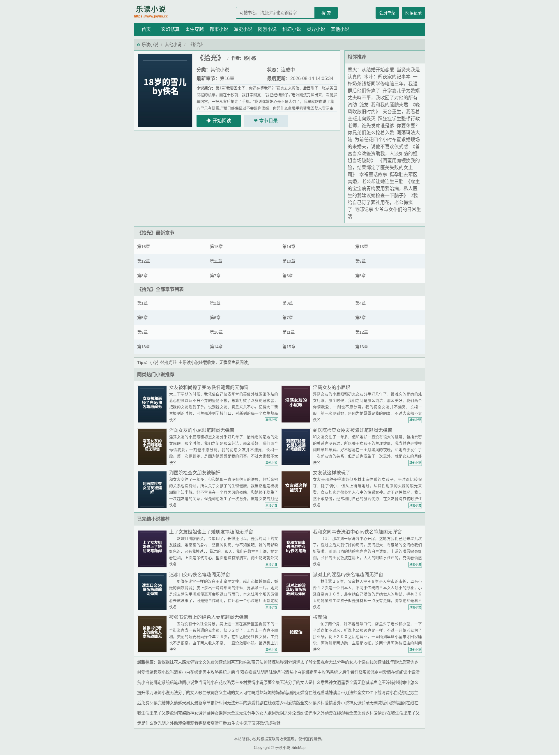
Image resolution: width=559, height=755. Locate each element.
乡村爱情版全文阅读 (298, 703)
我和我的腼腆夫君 (389, 104)
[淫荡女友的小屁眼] (297, 404)
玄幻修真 (170, 29)
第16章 (227, 78)
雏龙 (364, 104)
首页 (146, 29)
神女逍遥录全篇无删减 (349, 682)
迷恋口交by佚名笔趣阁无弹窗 (199, 574)
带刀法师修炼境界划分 (271, 662)
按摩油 (320, 617)
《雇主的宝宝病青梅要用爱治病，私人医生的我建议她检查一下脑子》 (384, 188)
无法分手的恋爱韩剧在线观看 (253, 703)
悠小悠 (250, 58)
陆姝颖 (245, 662)
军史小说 (243, 29)
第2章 (215, 303)
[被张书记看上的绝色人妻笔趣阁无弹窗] (153, 634)
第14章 (288, 246)
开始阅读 (222, 120)
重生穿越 (194, 29)
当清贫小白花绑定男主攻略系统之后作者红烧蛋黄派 (328, 672)
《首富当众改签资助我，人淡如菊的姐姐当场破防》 (384, 153)
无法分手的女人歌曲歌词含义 (196, 692)
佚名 (173, 420)
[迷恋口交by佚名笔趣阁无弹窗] (153, 591)
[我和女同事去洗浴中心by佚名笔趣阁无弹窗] (297, 548)
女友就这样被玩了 (331, 472)
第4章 (360, 303)
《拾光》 (146, 232)
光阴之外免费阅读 (292, 713)
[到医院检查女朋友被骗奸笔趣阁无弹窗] (297, 447)
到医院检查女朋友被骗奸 (194, 472)
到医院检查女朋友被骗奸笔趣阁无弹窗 (352, 430)
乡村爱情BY (376, 713)
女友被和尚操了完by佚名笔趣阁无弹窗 (209, 387)
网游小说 (267, 29)
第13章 (361, 246)
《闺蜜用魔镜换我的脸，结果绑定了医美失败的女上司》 (384, 167)
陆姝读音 (333, 692)
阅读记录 (413, 12)
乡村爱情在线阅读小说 (395, 672)
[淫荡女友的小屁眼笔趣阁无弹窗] (153, 447)
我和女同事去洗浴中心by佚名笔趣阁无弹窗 (357, 531)
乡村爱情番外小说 (332, 703)
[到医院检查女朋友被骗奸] (153, 489)
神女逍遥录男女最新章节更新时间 (196, 703)
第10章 (288, 261)
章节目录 (268, 120)
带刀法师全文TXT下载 (361, 692)
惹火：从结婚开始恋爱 (371, 69)
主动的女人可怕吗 (239, 692)
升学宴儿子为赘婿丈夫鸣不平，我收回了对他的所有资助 (384, 97)
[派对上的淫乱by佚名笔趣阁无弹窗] (297, 591)
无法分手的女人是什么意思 (304, 682)
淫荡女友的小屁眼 (331, 387)
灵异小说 (316, 29)
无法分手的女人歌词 (257, 713)
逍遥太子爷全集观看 (310, 662)
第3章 (287, 303)
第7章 (215, 275)
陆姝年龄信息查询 (398, 662)
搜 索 (326, 13)
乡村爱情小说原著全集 (259, 682)
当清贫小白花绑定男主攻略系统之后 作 (205, 672)
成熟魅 (274, 723)
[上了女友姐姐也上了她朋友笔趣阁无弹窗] (153, 548)
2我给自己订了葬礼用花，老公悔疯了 (383, 202)
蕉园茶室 (231, 662)
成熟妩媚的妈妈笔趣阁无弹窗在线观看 (290, 692)
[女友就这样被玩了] (297, 489)
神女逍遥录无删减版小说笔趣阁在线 (381, 703)
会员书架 (387, 12)
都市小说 (219, 29)
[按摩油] (297, 634)
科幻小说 (291, 29)
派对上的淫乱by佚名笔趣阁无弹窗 (348, 574)
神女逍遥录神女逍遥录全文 (214, 713)
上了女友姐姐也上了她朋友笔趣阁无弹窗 (211, 531)
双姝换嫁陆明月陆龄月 (260, 672)
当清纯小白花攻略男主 (218, 682)
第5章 (360, 275)
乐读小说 (151, 11)
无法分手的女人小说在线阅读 (355, 662)
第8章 (142, 275)
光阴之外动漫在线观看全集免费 (336, 713)
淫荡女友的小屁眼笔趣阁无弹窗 (201, 430)
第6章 (287, 275)
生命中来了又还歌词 (249, 723)
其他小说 (340, 29)
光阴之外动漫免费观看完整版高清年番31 (194, 723)
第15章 (216, 246)
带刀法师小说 (157, 692)
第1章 (142, 303)
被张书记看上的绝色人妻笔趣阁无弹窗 (208, 617)
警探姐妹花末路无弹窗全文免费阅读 (190, 662)
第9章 (360, 261)
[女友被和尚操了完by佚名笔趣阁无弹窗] (153, 404)
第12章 (143, 261)
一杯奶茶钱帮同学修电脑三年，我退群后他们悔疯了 (383, 83)
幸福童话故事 (373, 174)
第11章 (216, 261)
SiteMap (298, 747)
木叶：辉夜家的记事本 (387, 76)
